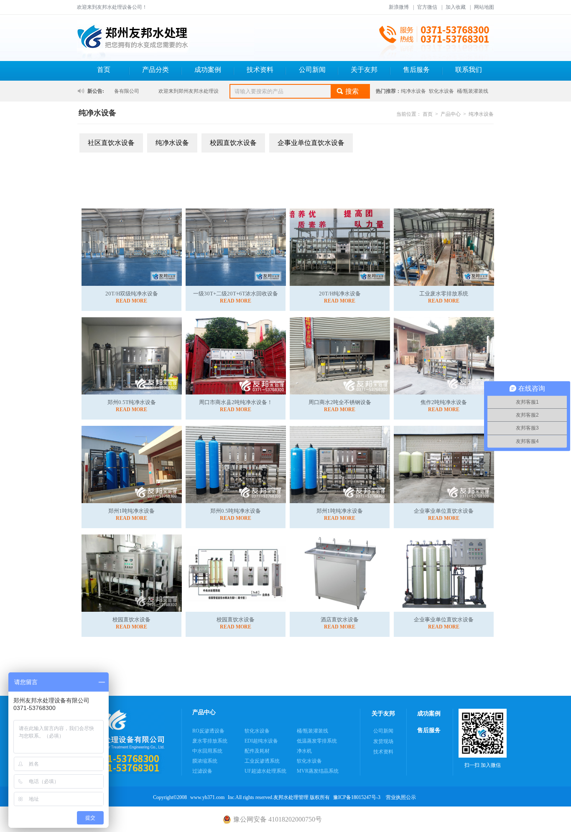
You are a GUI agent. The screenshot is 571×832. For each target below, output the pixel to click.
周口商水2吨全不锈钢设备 (339, 402)
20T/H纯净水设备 (340, 293)
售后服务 (416, 69)
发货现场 (383, 741)
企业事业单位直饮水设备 (444, 511)
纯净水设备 (413, 91)
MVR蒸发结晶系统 (318, 771)
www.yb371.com (207, 797)
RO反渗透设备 (208, 731)
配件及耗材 (257, 751)
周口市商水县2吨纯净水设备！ (236, 402)
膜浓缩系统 (204, 761)
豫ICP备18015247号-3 (356, 797)
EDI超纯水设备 (261, 741)
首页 (103, 69)
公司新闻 (312, 69)
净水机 (304, 751)
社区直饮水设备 (111, 142)
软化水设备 (441, 91)
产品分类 (155, 69)
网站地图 (484, 7)
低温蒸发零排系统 (317, 741)
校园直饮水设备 (233, 142)
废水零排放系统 (209, 741)
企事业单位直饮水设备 (311, 142)
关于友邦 (364, 69)
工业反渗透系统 (262, 761)
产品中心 (451, 114)
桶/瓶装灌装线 (472, 91)
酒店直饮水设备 (340, 619)
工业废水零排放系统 (443, 293)
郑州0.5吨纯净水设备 (235, 511)
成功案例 (207, 69)
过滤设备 (202, 771)
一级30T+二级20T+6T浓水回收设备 (235, 293)
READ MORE (131, 301)
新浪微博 (399, 7)
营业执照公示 (401, 797)
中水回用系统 (207, 751)
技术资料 (260, 69)
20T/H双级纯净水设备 (131, 293)
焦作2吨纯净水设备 (444, 402)
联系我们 (468, 69)
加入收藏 (456, 7)
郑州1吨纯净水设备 (131, 511)
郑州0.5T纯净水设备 (131, 402)
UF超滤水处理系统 (265, 771)
